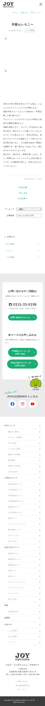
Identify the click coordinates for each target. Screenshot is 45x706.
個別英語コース (14, 559)
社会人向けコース (11, 547)
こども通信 (30, 30)
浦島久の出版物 (14, 454)
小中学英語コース (15, 513)
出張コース (12, 571)
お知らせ (24, 12)
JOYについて (9, 425)
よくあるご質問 (14, 449)
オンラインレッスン (16, 588)
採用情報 (11, 460)
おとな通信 (10, 244)
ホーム (15, 12)
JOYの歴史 (12, 443)
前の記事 (22, 187)
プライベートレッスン (16, 524)
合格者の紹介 (13, 611)
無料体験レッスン (15, 530)
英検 (6, 605)
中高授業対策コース (16, 501)
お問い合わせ (22, 681)
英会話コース (13, 553)
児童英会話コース (15, 484)
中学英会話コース (15, 495)
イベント (9, 251)
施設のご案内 (13, 432)
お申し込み (12, 541)
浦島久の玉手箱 (14, 466)
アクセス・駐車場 (15, 437)
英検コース (12, 518)
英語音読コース (14, 507)
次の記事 (22, 198)
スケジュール (13, 535)
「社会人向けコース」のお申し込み (20, 364)
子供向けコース (10, 478)
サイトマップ (22, 689)
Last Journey (13, 472)
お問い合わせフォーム (20, 317)
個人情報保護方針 (22, 685)
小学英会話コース (15, 490)
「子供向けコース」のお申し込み (20, 352)
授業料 (7, 618)
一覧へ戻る (22, 193)
